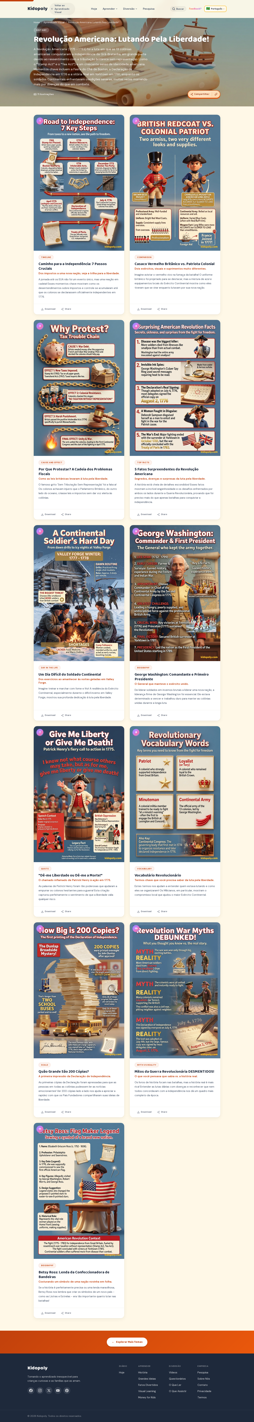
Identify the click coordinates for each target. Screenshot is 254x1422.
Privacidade (204, 1391)
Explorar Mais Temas (127, 1342)
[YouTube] (57, 1390)
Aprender (109, 9)
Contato (202, 1385)
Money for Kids (147, 1397)
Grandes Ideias (147, 1378)
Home (37, 22)
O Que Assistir (177, 1391)
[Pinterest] (66, 1390)
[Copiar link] (216, 94)
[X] (48, 1390)
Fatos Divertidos (148, 1385)
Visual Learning (147, 1391)
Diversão (129, 9)
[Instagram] (39, 1390)
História (142, 1372)
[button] (79, 183)
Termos (202, 1397)
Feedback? (195, 8)
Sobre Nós (203, 1378)
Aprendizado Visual (54, 22)
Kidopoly (37, 8)
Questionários (177, 1378)
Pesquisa (148, 9)
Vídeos (173, 1372)
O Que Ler (175, 1385)
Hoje (94, 9)
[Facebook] (30, 1390)
